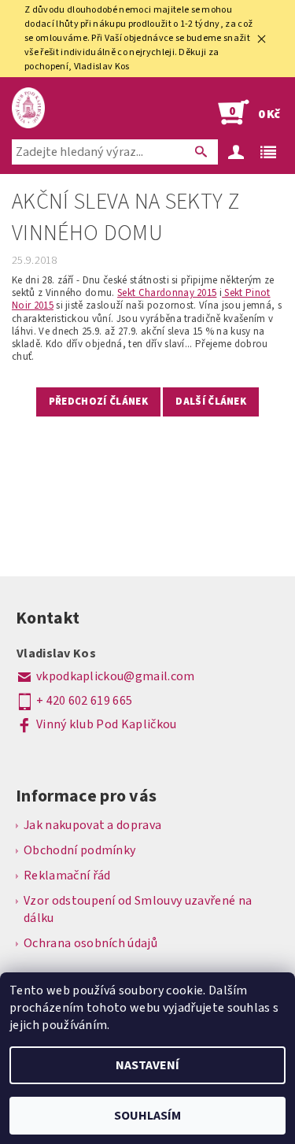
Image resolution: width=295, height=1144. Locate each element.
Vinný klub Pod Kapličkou (106, 724)
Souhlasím (147, 1115)
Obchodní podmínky (79, 850)
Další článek (210, 401)
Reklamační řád (67, 875)
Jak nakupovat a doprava (92, 825)
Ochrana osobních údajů (90, 943)
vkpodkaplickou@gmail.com (115, 676)
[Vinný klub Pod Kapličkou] (28, 107)
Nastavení (147, 1065)
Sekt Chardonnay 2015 (166, 293)
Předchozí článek (98, 401)
